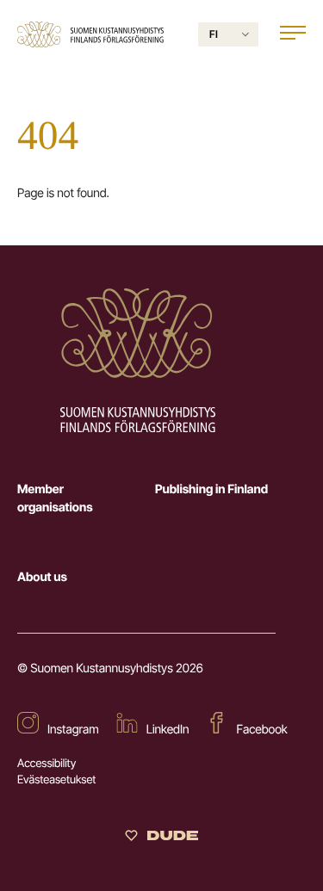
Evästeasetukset (56, 780)
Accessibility (46, 763)
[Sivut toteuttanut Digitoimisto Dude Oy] (161, 839)
